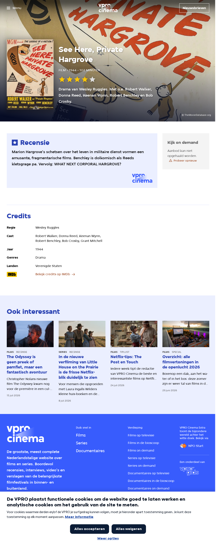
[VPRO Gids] (189, 471)
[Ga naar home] (108, 8)
